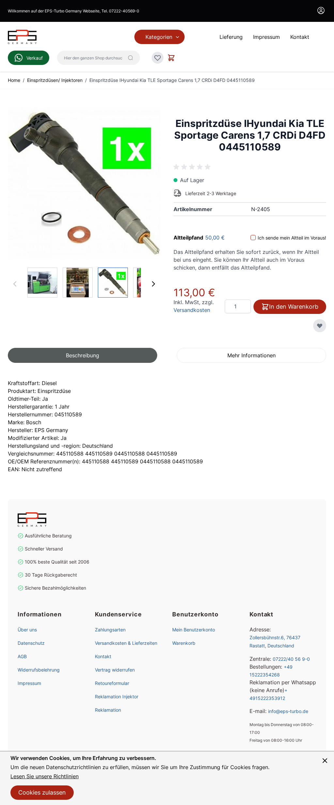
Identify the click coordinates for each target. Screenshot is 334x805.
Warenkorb (183, 643)
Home (14, 80)
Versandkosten (192, 310)
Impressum (29, 683)
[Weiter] (153, 284)
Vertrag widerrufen (115, 670)
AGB (22, 656)
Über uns (27, 629)
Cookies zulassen (42, 792)
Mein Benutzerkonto (193, 629)
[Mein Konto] (321, 10)
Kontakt (103, 656)
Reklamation (108, 710)
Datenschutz (31, 643)
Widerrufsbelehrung (39, 670)
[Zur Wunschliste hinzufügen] (319, 325)
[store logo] (53, 519)
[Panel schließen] (325, 760)
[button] (82, 355)
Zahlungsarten (110, 629)
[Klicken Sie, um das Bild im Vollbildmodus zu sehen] (84, 183)
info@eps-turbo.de (288, 711)
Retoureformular (112, 683)
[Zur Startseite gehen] (22, 37)
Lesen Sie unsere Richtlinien (44, 776)
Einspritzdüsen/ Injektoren (55, 80)
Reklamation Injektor (116, 696)
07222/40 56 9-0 (291, 659)
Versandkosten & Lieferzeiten (126, 643)
